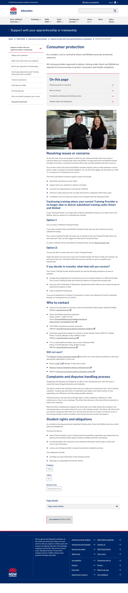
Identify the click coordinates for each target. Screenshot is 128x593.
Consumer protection (19, 102)
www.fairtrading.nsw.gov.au (67, 338)
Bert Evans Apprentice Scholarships (25, 66)
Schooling (35, 19)
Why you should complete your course (26, 96)
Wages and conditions (20, 55)
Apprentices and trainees (37, 39)
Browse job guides (78, 549)
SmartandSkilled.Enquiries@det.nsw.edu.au (70, 319)
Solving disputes (18, 91)
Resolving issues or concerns (60, 85)
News (100, 19)
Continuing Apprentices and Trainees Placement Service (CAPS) (25, 73)
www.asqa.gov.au (63, 310)
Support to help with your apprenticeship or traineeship (71, 39)
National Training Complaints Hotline (64, 357)
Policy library (111, 20)
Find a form (101, 554)
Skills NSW (47, 20)
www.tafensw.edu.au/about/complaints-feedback (75, 329)
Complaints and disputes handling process (65, 96)
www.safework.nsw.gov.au (67, 347)
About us (89, 20)
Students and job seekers (81, 540)
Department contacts (80, 575)
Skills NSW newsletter (108, 540)
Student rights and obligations (61, 101)
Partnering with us (104, 560)
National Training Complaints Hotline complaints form (71, 368)
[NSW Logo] (13, 11)
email (98, 170)
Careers (75, 565)
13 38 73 (59, 364)
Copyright (75, 570)
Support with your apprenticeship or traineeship (44, 30)
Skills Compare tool (102, 243)
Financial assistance (19, 80)
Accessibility (76, 560)
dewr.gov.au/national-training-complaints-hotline (75, 372)
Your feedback (102, 575)
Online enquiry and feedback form (63, 322)
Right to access (103, 570)
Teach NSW (59, 20)
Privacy (100, 565)
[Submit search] (115, 10)
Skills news (76, 554)
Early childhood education (16, 20)
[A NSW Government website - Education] (23, 2)
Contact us (101, 545)
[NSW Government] (12, 572)
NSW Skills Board (104, 549)
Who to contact (55, 90)
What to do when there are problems (25, 61)
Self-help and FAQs (19, 85)
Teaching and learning (74, 20)
